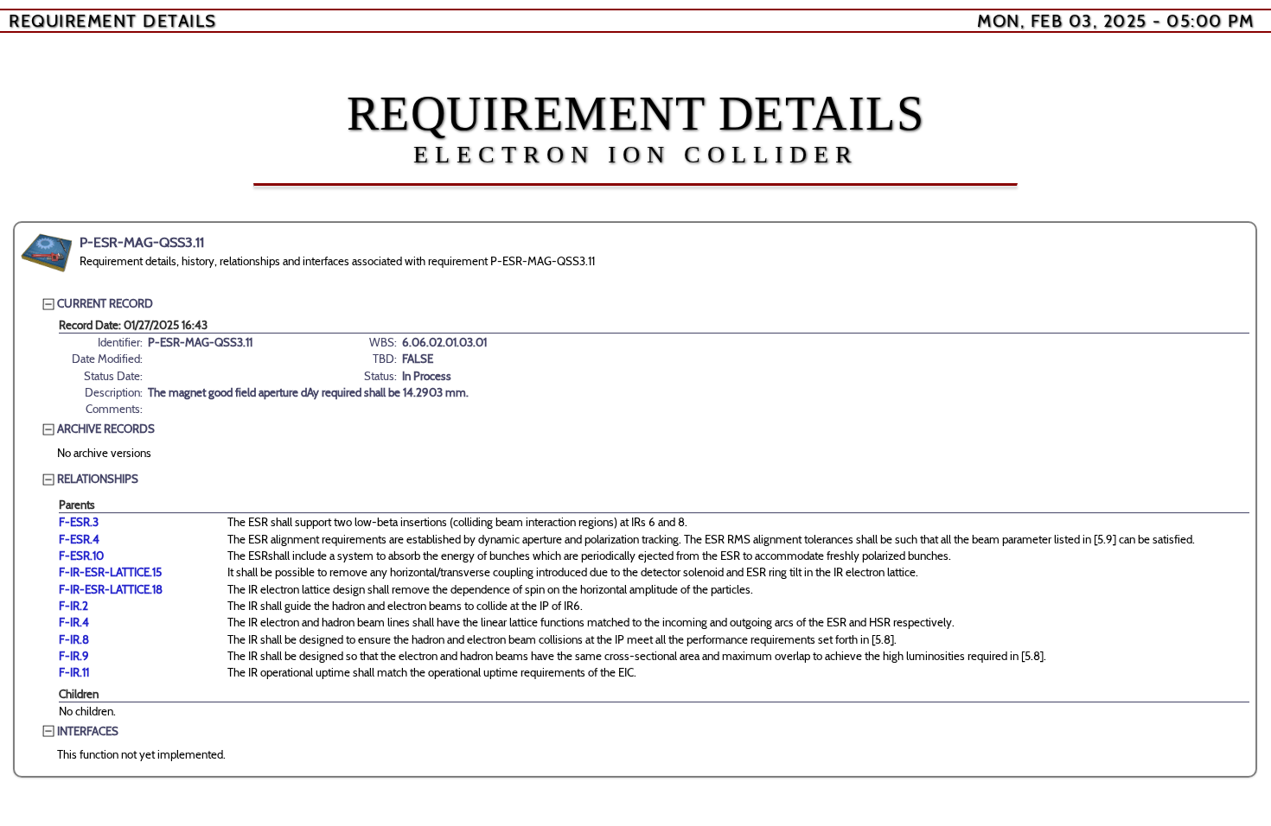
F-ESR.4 (79, 539)
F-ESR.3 (79, 522)
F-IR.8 (74, 639)
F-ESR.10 (81, 555)
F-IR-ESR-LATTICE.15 (110, 572)
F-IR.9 (74, 656)
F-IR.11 (74, 672)
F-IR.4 (74, 622)
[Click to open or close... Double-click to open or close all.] (46, 253)
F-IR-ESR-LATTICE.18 (111, 589)
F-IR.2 (73, 606)
